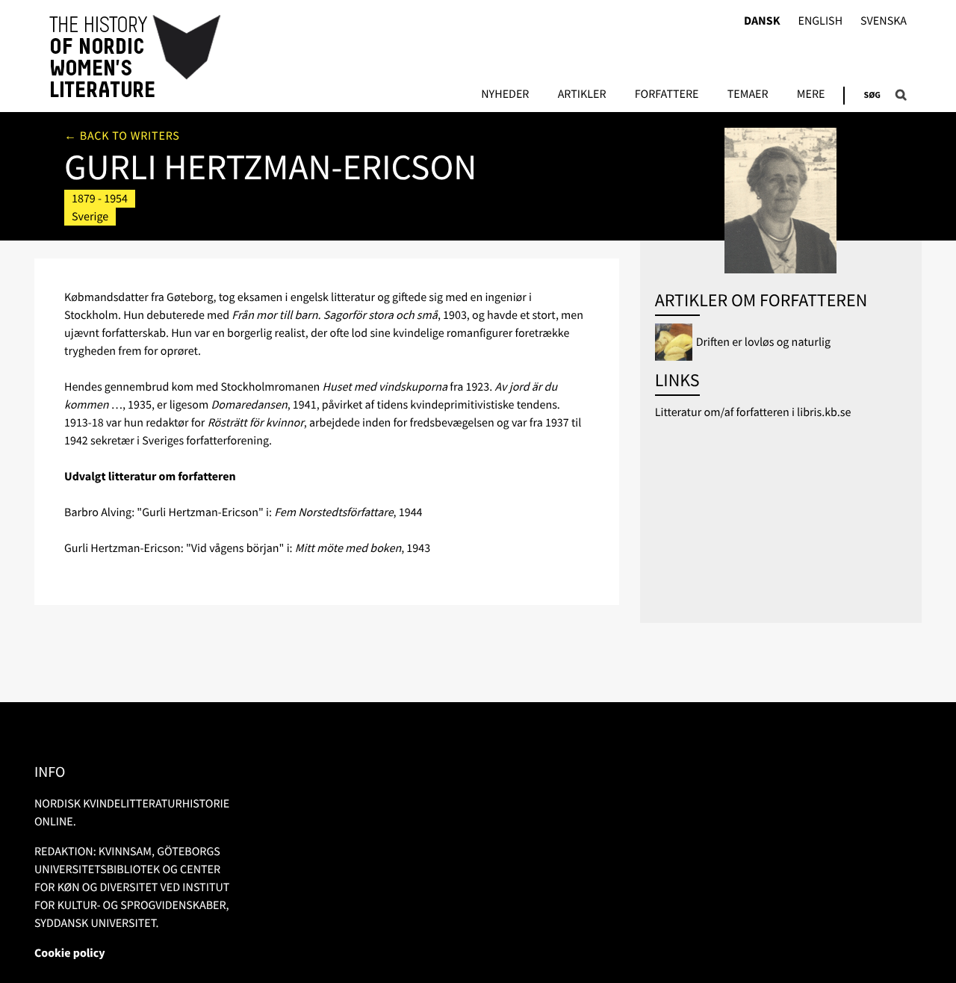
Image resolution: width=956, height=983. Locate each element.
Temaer (748, 95)
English (820, 21)
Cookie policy (69, 953)
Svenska (883, 21)
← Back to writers (122, 135)
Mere (811, 95)
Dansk (762, 21)
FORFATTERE (667, 95)
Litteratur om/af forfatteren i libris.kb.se (753, 412)
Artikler (582, 95)
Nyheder (505, 95)
